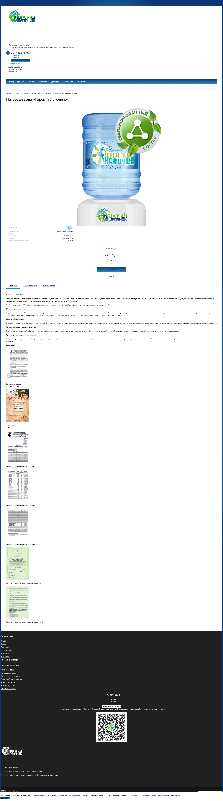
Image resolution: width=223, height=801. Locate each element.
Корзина (11, 69)
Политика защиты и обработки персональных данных (21, 771)
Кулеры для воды (8, 673)
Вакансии (5, 656)
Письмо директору (14, 63)
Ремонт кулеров (8, 685)
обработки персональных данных (113, 795)
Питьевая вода (7, 670)
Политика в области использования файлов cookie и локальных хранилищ (29, 775)
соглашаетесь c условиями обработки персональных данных (60, 795)
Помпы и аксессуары (10, 676)
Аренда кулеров (8, 682)
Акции (4, 641)
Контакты (5, 653)
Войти (10, 67)
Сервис (4, 644)
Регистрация (18, 67)
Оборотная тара (8, 688)
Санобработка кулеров (11, 679)
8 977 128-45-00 (20, 52)
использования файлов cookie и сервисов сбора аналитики (154, 795)
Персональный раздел (9, 767)
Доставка (5, 647)
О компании (6, 650)
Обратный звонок (20, 60)
